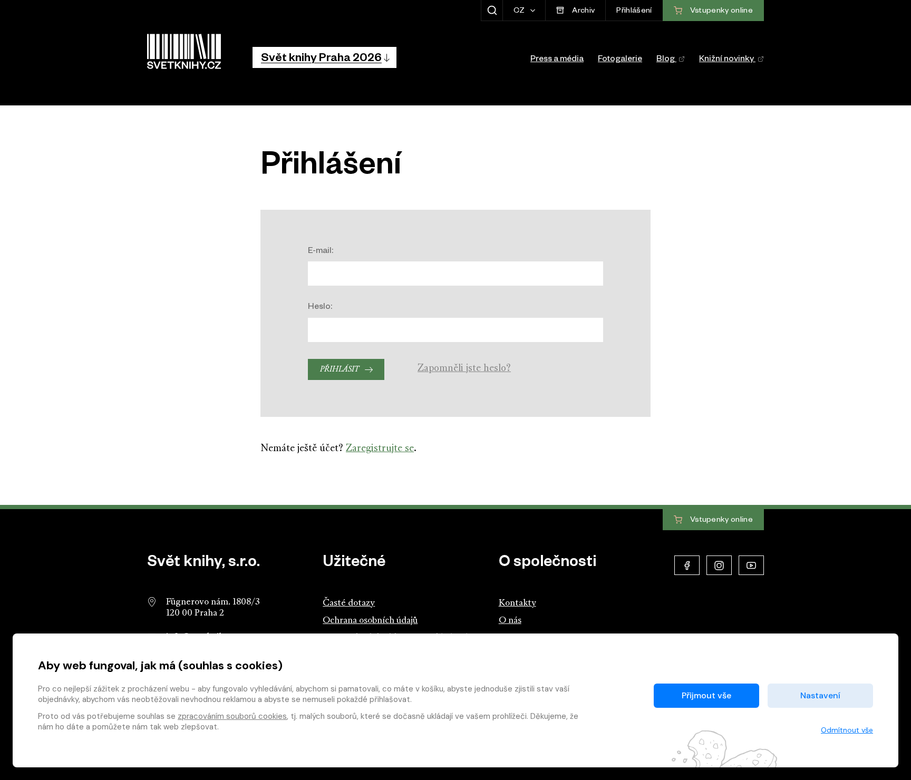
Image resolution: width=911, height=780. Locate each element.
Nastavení (820, 695)
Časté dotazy (349, 603)
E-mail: (320, 252)
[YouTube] (751, 565)
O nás (510, 620)
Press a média (557, 60)
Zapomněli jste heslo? (464, 369)
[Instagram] (719, 565)
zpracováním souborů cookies (232, 716)
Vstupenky (721, 520)
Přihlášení (634, 11)
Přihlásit (339, 370)
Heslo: (320, 308)
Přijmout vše (706, 695)
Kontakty (517, 603)
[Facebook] (687, 565)
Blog (666, 60)
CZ (520, 11)
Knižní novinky (727, 60)
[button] (324, 57)
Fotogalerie (620, 60)
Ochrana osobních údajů (370, 620)
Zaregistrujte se (380, 449)
